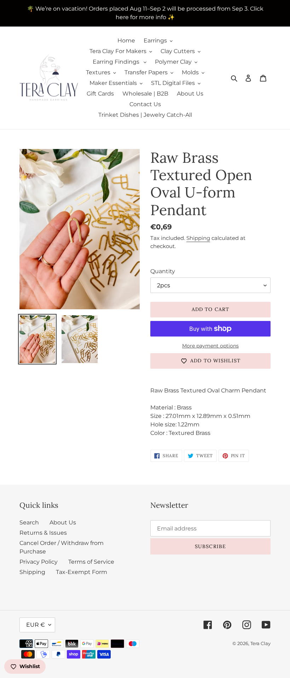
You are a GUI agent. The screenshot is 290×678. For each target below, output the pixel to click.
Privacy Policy (38, 561)
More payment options (210, 346)
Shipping (198, 238)
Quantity (162, 271)
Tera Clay (260, 643)
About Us (63, 522)
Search (29, 522)
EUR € (35, 624)
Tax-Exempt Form (81, 572)
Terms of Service (91, 561)
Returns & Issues (43, 532)
